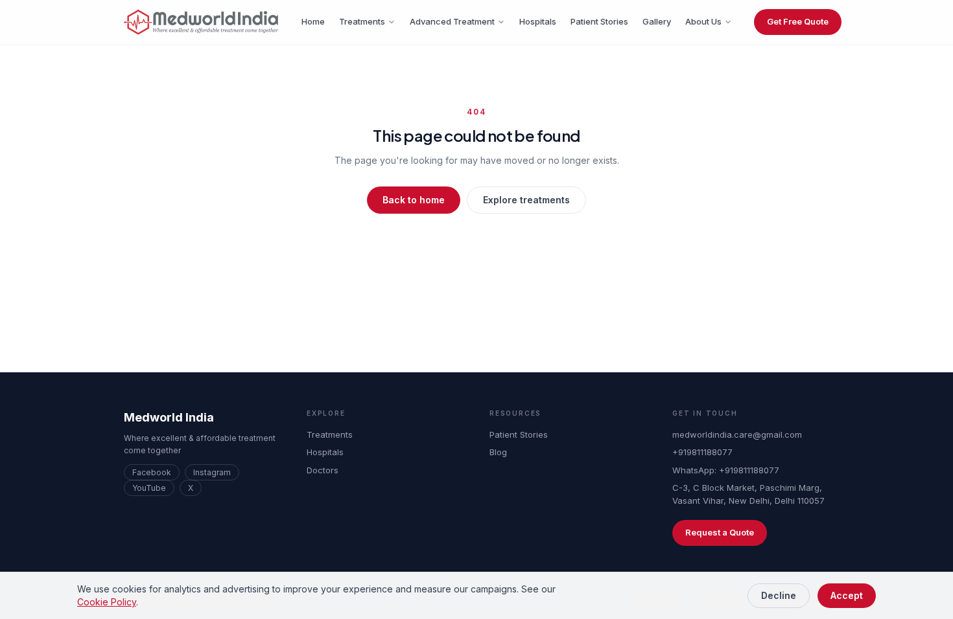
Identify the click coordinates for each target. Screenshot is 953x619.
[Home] (201, 22)
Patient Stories (599, 21)
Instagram (212, 472)
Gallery (656, 21)
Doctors (322, 470)
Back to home (413, 199)
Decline (778, 595)
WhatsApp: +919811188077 (725, 470)
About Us (703, 21)
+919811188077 (702, 452)
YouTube (149, 488)
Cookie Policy (106, 601)
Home (313, 21)
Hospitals (537, 21)
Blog (498, 452)
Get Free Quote (798, 21)
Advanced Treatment (452, 21)
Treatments (362, 21)
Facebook (151, 472)
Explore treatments (526, 199)
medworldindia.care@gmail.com (737, 434)
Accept (846, 595)
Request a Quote (719, 532)
